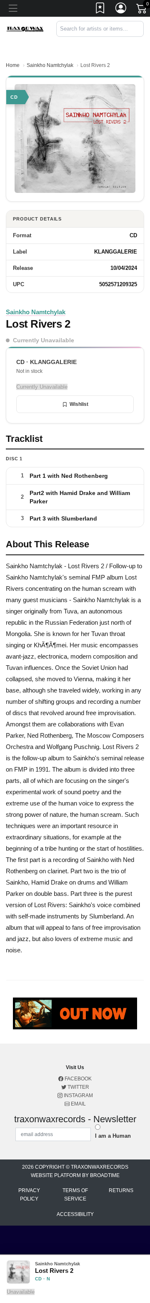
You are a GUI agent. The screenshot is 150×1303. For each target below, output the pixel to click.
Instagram (77, 1095)
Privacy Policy (29, 1195)
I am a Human (113, 1136)
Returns (121, 1190)
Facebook (77, 1079)
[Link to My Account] (121, 9)
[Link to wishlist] (100, 9)
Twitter (77, 1087)
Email (78, 1104)
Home (13, 65)
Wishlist (79, 404)
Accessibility (75, 1214)
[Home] (25, 29)
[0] (142, 10)
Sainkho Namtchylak (50, 65)
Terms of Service (75, 1195)
